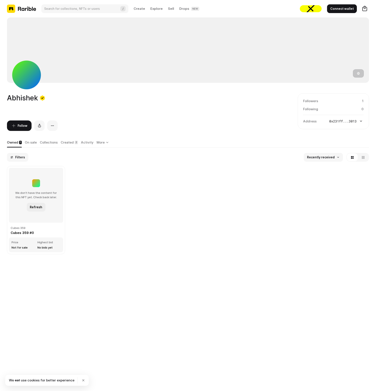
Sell (171, 9)
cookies (33, 380)
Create (139, 9)
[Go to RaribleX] (311, 8)
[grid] (188, 210)
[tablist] (103, 142)
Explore (156, 9)
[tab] (14, 142)
